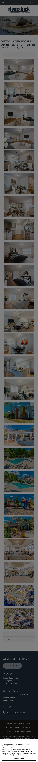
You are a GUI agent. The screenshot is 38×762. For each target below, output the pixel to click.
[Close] (36, 741)
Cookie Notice (18, 755)
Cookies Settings (18, 758)
